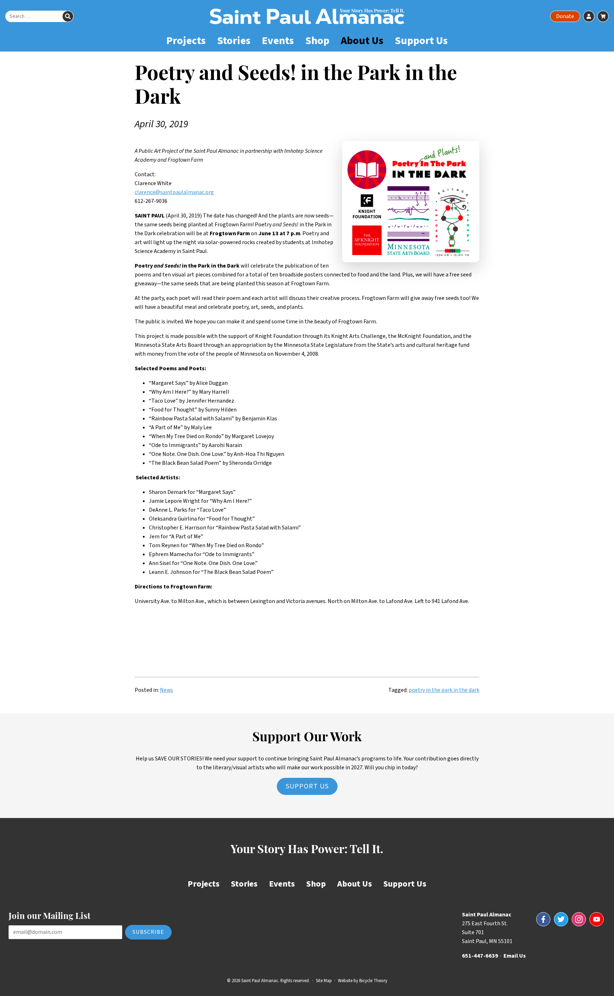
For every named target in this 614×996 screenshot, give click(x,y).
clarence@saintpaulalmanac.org (174, 192)
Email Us (514, 956)
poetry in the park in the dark (444, 690)
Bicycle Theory (373, 981)
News (166, 690)
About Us (362, 40)
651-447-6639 (480, 956)
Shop (317, 40)
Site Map (324, 981)
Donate (565, 16)
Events (278, 40)
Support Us (421, 40)
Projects (186, 40)
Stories (234, 40)
